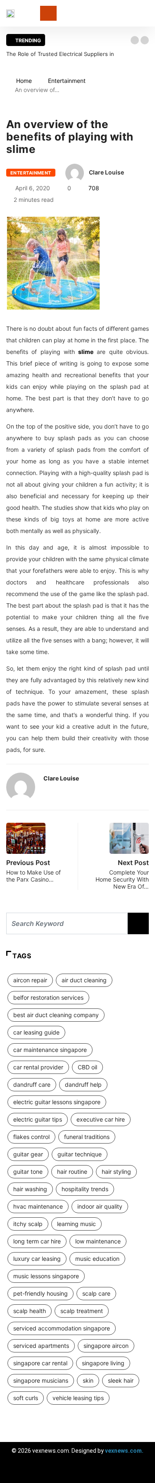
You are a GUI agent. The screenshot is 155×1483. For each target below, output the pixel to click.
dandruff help (83, 1084)
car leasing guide (36, 1032)
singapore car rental (40, 1363)
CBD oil (87, 1067)
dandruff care (31, 1084)
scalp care (96, 1293)
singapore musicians (40, 1380)
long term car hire (37, 1241)
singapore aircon (106, 1345)
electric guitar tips (37, 1119)
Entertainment (67, 80)
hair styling (116, 1171)
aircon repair (30, 980)
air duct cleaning (84, 980)
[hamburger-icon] (141, 1473)
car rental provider (38, 1067)
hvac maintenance (38, 1206)
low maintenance (98, 1241)
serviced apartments (41, 1345)
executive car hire (100, 1119)
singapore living (103, 1363)
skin (88, 1380)
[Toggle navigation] (48, 13)
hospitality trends (85, 1188)
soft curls (25, 1397)
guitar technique (79, 1154)
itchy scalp (28, 1223)
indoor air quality (99, 1206)
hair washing (30, 1188)
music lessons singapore (46, 1275)
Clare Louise (106, 172)
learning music (76, 1223)
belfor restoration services (48, 997)
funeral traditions (87, 1136)
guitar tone (28, 1171)
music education (97, 1258)
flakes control (31, 1136)
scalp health (29, 1310)
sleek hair (121, 1380)
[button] (135, 40)
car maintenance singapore (50, 1049)
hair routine (72, 1171)
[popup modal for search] (146, 13)
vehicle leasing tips (78, 1397)
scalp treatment (81, 1310)
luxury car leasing (37, 1258)
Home (24, 80)
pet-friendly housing (40, 1293)
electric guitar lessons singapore (56, 1101)
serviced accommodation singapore (61, 1328)
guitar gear (28, 1154)
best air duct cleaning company (56, 1014)
